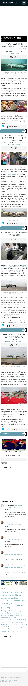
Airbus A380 (4, 595)
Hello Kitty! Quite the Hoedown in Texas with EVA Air (14, 337)
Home (1, 675)
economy (20, 615)
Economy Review (5, 617)
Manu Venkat (15, 53)
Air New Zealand (4, 598)
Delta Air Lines (6, 615)
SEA (25, 625)
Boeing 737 (14, 603)
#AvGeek (2, 592)
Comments (12, 127)
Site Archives (3, 683)
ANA (2, 604)
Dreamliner (14, 615)
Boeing (7, 604)
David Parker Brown (15, 237)
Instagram (13, 677)
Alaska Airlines (13, 598)
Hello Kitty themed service (13, 174)
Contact (14, 675)
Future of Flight (15, 619)
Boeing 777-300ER (18, 606)
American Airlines (19, 601)
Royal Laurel (18, 270)
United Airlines (6, 632)
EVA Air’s (21, 409)
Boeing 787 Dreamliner (9, 611)
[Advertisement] (14, 22)
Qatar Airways (16, 624)
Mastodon (19, 677)
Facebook (7, 677)
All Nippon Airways (6, 601)
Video (15, 632)
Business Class (11, 613)
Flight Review (6, 620)
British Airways (3, 613)
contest (17, 613)
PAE (22, 622)
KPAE (21, 619)
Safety (21, 624)
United (15, 629)
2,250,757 (20, 451)
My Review (18, 622)
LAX (24, 619)
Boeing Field (20, 611)
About (5, 675)
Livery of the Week (8, 622)
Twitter (2, 677)
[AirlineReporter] (14, 3)
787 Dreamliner (15, 592)
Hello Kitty (17, 372)
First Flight (13, 617)
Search (9, 675)
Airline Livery (14, 595)
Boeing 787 (5, 608)
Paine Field (4, 625)
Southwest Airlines (7, 629)
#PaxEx (7, 592)
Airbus (22, 592)
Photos (11, 624)
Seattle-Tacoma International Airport (14, 627)
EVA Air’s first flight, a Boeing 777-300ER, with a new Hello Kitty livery (14, 267)
